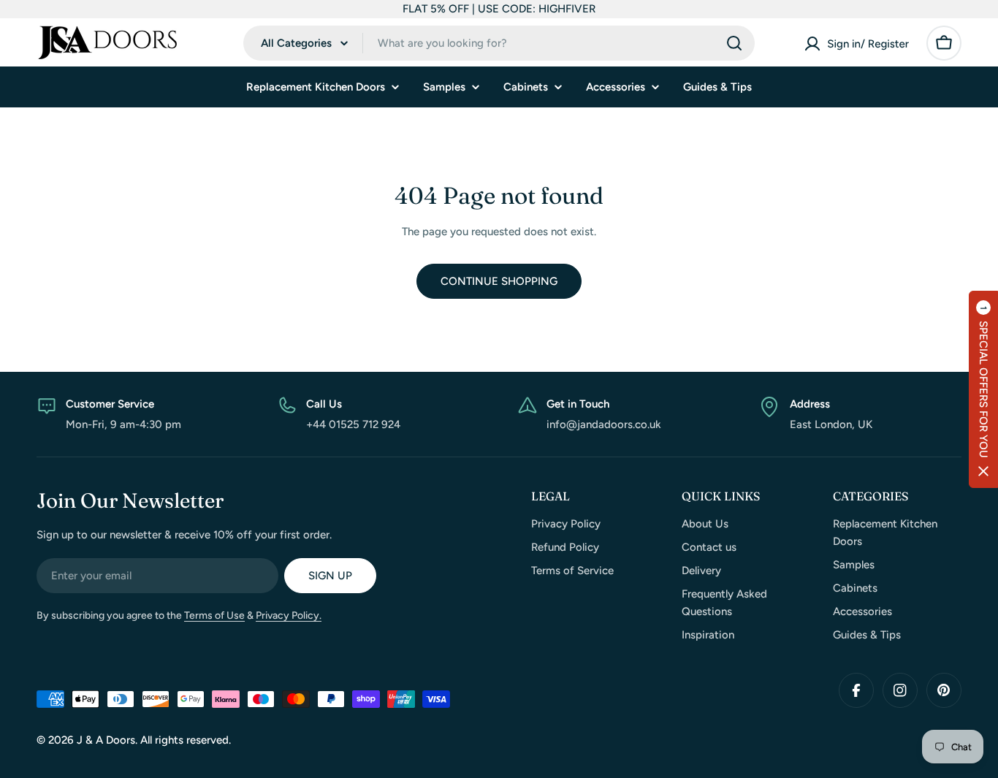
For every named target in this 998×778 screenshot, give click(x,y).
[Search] (734, 43)
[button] (983, 389)
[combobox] (499, 43)
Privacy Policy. (288, 615)
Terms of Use (214, 615)
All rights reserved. (185, 740)
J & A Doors (106, 740)
